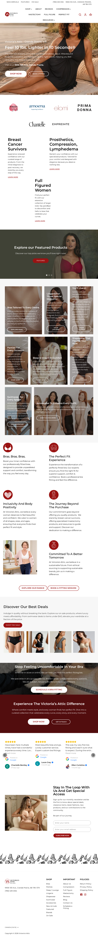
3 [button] (51, 275)
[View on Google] (7, 766)
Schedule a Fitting (67, 907)
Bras (48, 884)
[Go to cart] (90, 14)
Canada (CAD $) (11, 927)
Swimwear (50, 900)
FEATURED (25, 2)
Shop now (16, 74)
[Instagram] (85, 894)
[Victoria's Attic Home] (11, 14)
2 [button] (49, 275)
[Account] (85, 14)
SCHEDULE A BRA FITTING (49, 690)
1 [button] (46, 275)
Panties (49, 887)
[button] (5, 755)
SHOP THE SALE (13, 625)
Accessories (51, 903)
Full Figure (67, 890)
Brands (49, 912)
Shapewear (50, 896)
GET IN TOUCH (61, 722)
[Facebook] (81, 894)
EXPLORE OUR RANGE (33, 588)
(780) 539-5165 (58, 2)
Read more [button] (10, 753)
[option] (49, 59)
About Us (67, 884)
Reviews (66, 896)
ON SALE (35, 2)
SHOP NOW (38, 722)
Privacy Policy (86, 887)
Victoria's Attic (24, 933)
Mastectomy (68, 893)
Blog (65, 900)
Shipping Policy (86, 890)
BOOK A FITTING (39, 74)
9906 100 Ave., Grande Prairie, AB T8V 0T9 (22, 888)
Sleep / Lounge (52, 890)
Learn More (13, 177)
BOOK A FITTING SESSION (63, 588)
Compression (68, 887)
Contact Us (67, 903)
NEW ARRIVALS (13, 2)
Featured (50, 909)
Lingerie (49, 893)
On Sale (49, 915)
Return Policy (85, 884)
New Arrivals (51, 906)
